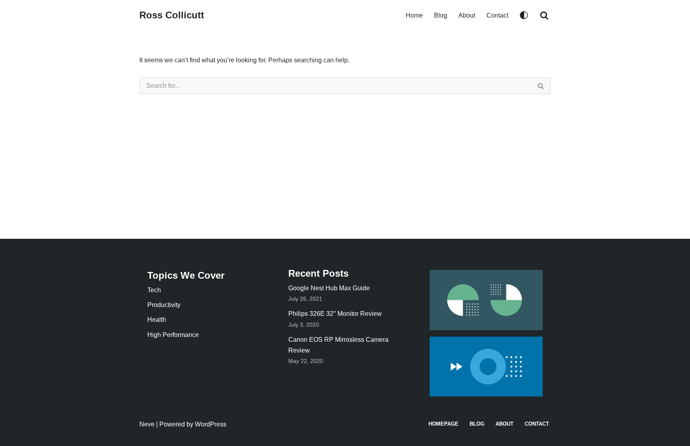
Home (414, 15)
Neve (147, 424)
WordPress (210, 424)
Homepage (443, 424)
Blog (440, 15)
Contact (497, 15)
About (466, 15)
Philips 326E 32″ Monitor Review (335, 313)
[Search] (544, 15)
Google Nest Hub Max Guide (329, 288)
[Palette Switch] (524, 15)
